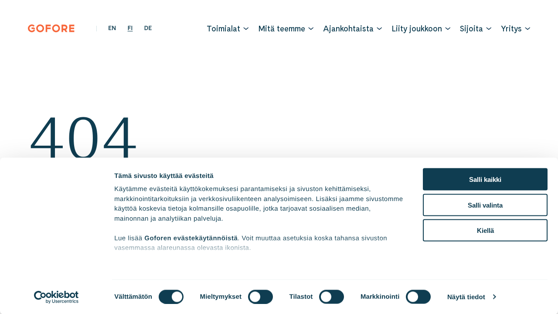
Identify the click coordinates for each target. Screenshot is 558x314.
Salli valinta (485, 204)
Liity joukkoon (416, 28)
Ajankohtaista (348, 28)
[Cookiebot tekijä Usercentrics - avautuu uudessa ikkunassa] (56, 297)
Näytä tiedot (466, 296)
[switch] (260, 297)
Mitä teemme (281, 28)
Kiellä (485, 230)
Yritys (511, 28)
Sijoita (471, 28)
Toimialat (223, 28)
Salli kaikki (485, 179)
